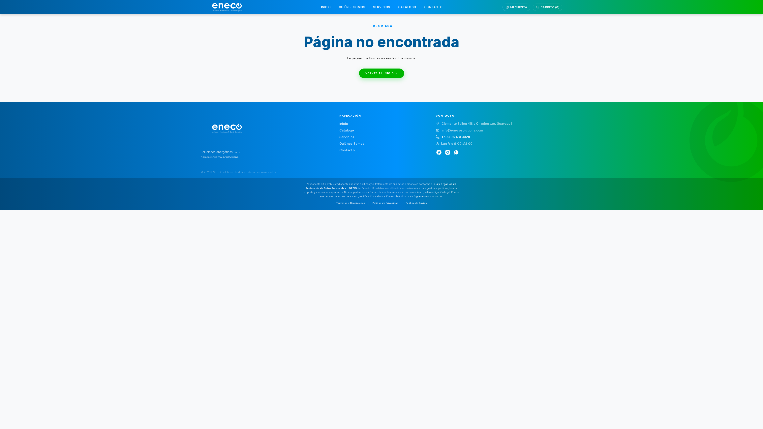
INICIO (326, 7)
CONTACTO (433, 7)
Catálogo (346, 130)
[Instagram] (447, 152)
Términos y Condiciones (350, 203)
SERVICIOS (381, 7)
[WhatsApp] (456, 152)
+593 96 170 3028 (456, 137)
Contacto (347, 150)
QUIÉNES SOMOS (352, 7)
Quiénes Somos (351, 144)
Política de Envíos (416, 203)
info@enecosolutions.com (427, 196)
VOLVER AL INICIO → (381, 73)
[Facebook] (439, 152)
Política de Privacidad (385, 203)
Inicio (343, 124)
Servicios (346, 137)
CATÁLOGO (407, 7)
